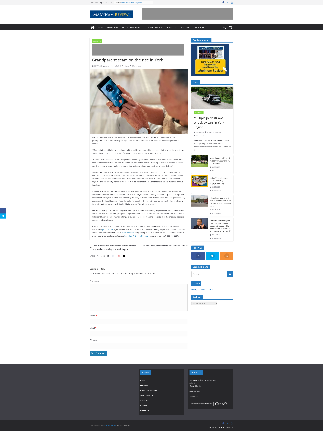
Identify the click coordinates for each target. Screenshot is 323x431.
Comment (95, 281)
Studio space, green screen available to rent (164, 245)
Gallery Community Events (202, 289)
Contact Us (198, 27)
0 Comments (136, 66)
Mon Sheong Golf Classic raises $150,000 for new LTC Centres (220, 161)
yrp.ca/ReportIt (128, 232)
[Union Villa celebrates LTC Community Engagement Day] (199, 184)
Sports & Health (155, 27)
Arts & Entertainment (132, 27)
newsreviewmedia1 (112, 66)
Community (112, 27)
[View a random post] (230, 27)
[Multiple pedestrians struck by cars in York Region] (212, 98)
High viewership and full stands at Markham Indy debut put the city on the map (220, 202)
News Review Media (214, 132)
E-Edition (184, 27)
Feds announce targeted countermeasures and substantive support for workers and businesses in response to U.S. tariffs (220, 225)
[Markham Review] (93, 27)
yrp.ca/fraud (107, 229)
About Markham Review (215, 427)
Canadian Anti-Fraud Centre (136, 236)
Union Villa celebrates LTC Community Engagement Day (219, 181)
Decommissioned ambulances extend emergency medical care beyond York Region (114, 247)
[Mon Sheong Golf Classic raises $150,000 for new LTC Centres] (199, 164)
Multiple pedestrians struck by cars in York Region (209, 122)
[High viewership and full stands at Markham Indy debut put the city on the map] (199, 205)
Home (100, 27)
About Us (171, 27)
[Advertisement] (187, 14)
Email (93, 328)
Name (93, 315)
